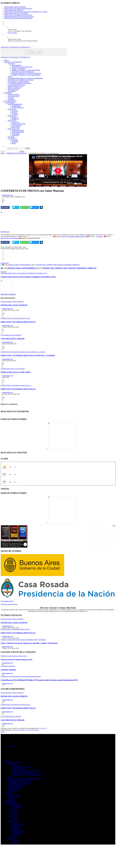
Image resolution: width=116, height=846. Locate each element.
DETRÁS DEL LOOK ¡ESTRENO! (15, 7)
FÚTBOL (11, 98)
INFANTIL (11, 137)
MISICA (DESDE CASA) (15, 86)
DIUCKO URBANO (14, 88)
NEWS (14, 143)
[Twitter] (4, 23)
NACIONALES (16, 125)
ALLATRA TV (12, 138)
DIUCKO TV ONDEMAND (13, 62)
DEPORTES (8, 93)
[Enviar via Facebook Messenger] (34, 207)
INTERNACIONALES (18, 124)
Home (2, 153)
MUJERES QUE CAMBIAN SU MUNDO (21, 80)
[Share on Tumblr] (4, 258)
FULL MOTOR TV (14, 96)
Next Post (3, 271)
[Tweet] (15, 207)
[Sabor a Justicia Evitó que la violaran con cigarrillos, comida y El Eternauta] (23, 639)
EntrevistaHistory (17, 65)
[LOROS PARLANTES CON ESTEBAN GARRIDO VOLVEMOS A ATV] (24, 273)
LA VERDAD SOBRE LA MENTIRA (19, 83)
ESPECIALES (12, 116)
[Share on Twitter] (4, 253)
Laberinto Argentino (8, 670)
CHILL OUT (15, 122)
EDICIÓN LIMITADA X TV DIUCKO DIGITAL (26, 73)
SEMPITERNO (16, 106)
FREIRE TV (15, 119)
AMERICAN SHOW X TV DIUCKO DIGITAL (26, 70)
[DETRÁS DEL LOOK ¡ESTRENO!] (12, 301)
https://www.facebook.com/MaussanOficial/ (74, 236)
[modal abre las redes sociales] (41, 207)
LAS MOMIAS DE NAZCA (16, 85)
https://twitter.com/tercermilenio (10, 238)
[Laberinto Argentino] (8, 666)
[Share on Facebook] (4, 252)
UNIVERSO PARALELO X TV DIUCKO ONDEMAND (25, 78)
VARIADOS (15, 135)
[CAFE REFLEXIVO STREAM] (11, 335)
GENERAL (11, 99)
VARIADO (15, 114)
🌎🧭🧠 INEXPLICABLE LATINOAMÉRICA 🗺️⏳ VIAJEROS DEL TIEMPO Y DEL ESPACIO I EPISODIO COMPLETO (48, 268)
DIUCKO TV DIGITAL (8, 294)
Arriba (2, 731)
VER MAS (11, 63)
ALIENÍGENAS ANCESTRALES (22, 67)
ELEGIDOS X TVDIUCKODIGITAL (23, 72)
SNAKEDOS (16, 133)
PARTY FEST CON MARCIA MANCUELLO (18, 8)
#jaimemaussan (5, 231)
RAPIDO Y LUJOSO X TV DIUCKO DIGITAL (26, 75)
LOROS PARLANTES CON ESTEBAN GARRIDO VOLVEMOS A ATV (28, 277)
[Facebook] (4, 21)
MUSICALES (12, 120)
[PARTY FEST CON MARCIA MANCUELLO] (15, 318)
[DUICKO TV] (15, 47)
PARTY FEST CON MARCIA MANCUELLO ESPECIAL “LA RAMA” (26, 11)
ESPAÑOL (15, 111)
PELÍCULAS (12, 109)
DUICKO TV (43, 728)
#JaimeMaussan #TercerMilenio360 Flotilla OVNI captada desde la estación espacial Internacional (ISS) (39, 680)
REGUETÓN (16, 127)
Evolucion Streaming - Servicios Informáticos (26, 730)
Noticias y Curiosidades (18, 68)
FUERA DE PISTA (13, 94)
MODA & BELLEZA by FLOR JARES (16, 13)
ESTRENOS (11, 91)
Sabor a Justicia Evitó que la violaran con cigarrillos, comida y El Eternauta (29, 643)
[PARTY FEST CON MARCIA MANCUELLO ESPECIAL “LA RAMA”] (23, 352)
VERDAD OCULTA (18, 130)
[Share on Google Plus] (4, 255)
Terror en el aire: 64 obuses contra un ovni (16, 659)
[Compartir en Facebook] (5, 207)
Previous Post (5, 263)
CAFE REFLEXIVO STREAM (13, 10)
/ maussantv (100, 236)
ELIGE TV (15, 117)
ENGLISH (15, 140)
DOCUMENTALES (10, 101)
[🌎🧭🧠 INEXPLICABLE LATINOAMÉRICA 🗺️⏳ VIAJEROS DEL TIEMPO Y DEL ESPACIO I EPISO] (40, 264)
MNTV (10, 76)
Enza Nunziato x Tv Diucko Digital (18, 81)
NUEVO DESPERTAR (15, 104)
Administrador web (7, 195)
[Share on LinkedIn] (4, 256)
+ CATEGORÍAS (9, 102)
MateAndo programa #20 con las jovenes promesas (19, 16)
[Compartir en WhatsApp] (24, 207)
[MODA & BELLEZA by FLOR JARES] (13, 368)
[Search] (4, 146)
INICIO (6, 60)
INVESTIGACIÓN (13, 129)
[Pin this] (4, 260)
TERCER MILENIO (18, 132)
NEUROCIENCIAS (18, 107)
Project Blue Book (13, 89)
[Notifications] (4, 34)
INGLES (14, 112)
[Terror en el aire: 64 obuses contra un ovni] (14, 656)
